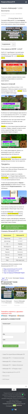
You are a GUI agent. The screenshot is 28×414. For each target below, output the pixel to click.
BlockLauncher (6, 375)
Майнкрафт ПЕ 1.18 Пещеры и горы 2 (12, 368)
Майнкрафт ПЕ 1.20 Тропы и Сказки (12, 361)
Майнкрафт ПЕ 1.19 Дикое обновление (13, 365)
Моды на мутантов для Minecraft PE (13, 269)
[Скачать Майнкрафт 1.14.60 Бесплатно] (20, 292)
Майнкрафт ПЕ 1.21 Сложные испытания (13, 358)
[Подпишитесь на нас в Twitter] (13, 409)
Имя (4, 334)
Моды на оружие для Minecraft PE (11, 372)
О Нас (14, 402)
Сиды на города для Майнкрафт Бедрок (14, 272)
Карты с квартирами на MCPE (11, 271)
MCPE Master (6, 379)
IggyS (3, 278)
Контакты (9, 402)
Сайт (4, 339)
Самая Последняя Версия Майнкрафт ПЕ (14, 354)
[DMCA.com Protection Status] (17, 406)
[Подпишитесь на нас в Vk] (15, 409)
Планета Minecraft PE (8, 2)
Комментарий (7, 323)
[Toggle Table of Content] (13, 44)
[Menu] (26, 2)
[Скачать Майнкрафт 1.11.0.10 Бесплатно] (7, 292)
